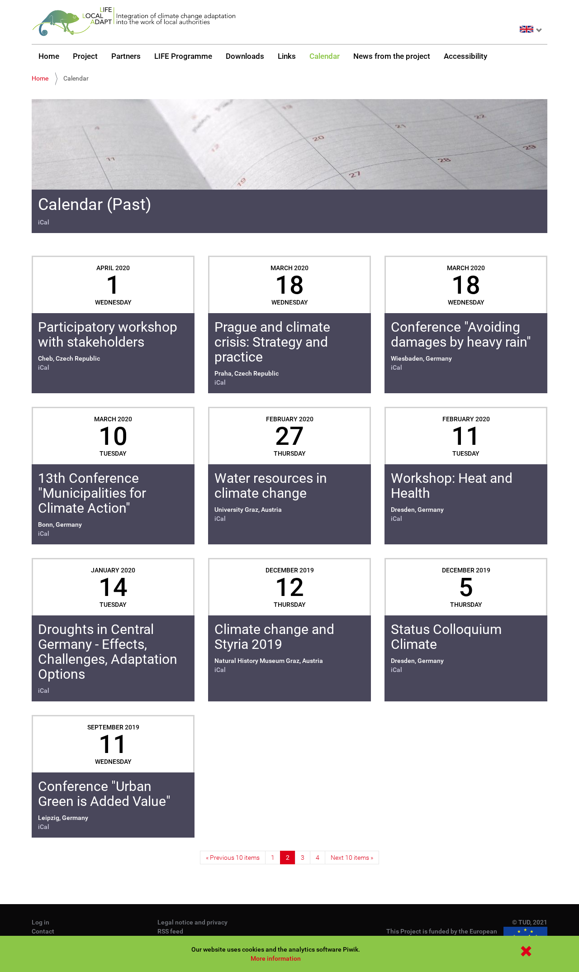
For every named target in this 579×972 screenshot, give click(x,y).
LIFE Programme (183, 56)
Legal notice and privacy (192, 922)
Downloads (245, 56)
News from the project (391, 56)
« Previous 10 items (233, 857)
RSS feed (170, 931)
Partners (126, 56)
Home (48, 56)
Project (85, 56)
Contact (43, 931)
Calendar (324, 56)
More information (276, 958)
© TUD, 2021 (529, 922)
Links (287, 56)
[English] (133, 22)
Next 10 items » (352, 857)
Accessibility (465, 56)
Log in (40, 922)
